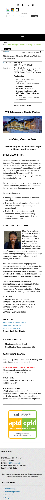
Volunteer (9, 495)
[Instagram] (33, 5)
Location (6, 68)
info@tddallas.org (14, 463)
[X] (18, 5)
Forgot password (24, 16)
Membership (10, 489)
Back (7, 52)
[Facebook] (13, 5)
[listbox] (32, 52)
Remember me (13, 16)
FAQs (7, 498)
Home (5, 42)
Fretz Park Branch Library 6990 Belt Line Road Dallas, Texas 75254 (14, 325)
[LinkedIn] (23, 5)
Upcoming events (12, 492)
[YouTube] (28, 5)
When (8, 63)
